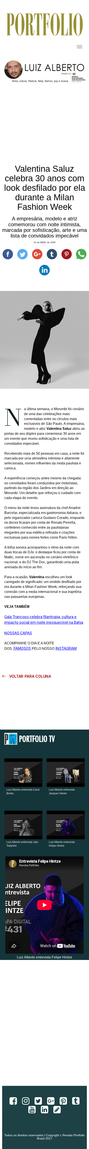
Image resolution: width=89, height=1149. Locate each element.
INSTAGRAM (66, 648)
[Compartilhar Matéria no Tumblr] (52, 254)
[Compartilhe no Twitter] (22, 254)
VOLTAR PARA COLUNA (29, 676)
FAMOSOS (22, 648)
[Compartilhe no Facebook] (8, 254)
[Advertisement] (44, 1026)
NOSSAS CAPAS (18, 633)
